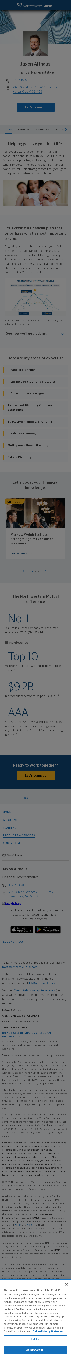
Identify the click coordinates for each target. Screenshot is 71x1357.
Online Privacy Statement (49, 1331)
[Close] (66, 1284)
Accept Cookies (35, 1350)
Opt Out (35, 1339)
